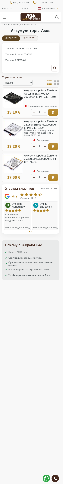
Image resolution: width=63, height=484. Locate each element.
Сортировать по (12, 77)
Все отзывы (47, 188)
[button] (29, 231)
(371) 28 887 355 (45, 2)
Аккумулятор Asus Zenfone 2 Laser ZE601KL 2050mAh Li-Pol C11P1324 (40, 124)
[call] (55, 478)
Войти (24, 8)
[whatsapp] (46, 478)
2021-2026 (29, 38)
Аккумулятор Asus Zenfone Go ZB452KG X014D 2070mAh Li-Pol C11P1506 (40, 93)
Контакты (7, 8)
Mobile (30, 19)
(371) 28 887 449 (21, 2)
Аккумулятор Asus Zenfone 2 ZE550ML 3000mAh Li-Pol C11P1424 (40, 158)
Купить (53, 112)
